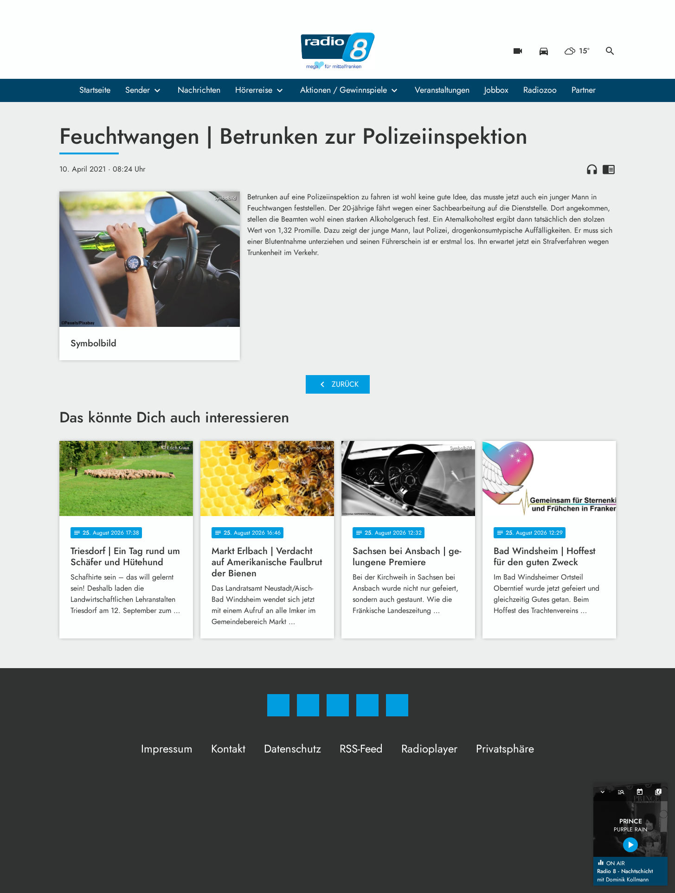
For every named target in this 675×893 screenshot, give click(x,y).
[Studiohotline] (124, 51)
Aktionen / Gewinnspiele (343, 90)
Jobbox (496, 90)
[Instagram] (87, 51)
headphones (591, 169)
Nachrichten (199, 90)
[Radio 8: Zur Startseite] (337, 51)
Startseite (94, 90)
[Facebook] (68, 51)
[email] (143, 51)
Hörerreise (253, 90)
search (610, 51)
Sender (137, 90)
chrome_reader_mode (608, 169)
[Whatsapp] (105, 51)
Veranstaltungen (442, 90)
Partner (584, 90)
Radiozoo (540, 90)
